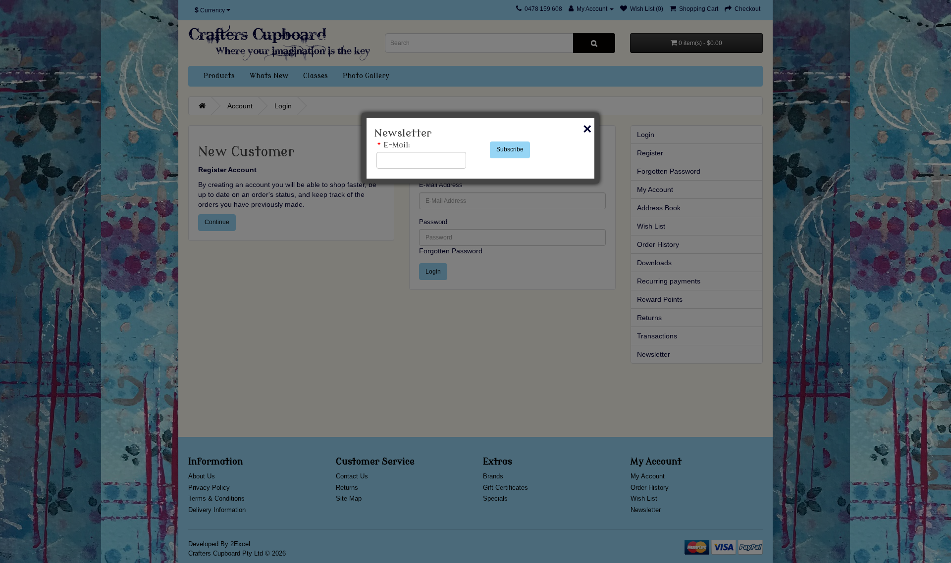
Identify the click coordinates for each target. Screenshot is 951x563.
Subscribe (510, 149)
